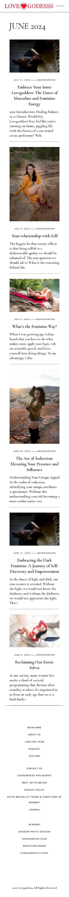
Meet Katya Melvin (34, 782)
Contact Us (34, 768)
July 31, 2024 (21, 80)
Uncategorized (46, 80)
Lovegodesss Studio (34, 853)
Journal (34, 809)
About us (34, 734)
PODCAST (35, 749)
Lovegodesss (25, 888)
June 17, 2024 (21, 553)
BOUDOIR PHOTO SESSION (34, 831)
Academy (35, 824)
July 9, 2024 (22, 229)
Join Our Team (34, 741)
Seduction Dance (34, 845)
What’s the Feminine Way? (34, 326)
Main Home (34, 727)
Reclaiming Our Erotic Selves (34, 664)
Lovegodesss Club (34, 838)
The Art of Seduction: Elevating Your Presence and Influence (34, 464)
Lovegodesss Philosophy (34, 775)
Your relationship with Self (35, 235)
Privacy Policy (34, 789)
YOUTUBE (34, 756)
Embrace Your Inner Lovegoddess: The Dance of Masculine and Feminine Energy (35, 95)
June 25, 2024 (21, 451)
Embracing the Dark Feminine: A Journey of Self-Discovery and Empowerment (34, 566)
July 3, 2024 (22, 319)
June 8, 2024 (22, 655)
